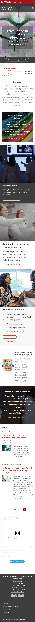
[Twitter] (22, 595)
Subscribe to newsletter (10, 606)
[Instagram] (15, 595)
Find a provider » (10, 337)
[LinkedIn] (19, 595)
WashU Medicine (17, 581)
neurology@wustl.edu (17, 592)
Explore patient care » (11, 341)
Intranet (5, 603)
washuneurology (20, 556)
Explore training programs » (13, 264)
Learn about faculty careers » (16, 417)
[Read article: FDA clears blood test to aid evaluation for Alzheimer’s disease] (6, 448)
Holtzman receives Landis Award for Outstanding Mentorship (17, 469)
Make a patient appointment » (17, 60)
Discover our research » (12, 199)
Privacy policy (7, 609)
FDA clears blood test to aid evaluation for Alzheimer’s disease (14, 437)
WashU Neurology (8, 556)
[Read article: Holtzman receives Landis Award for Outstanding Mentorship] (6, 478)
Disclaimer (6, 612)
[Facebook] (12, 595)
